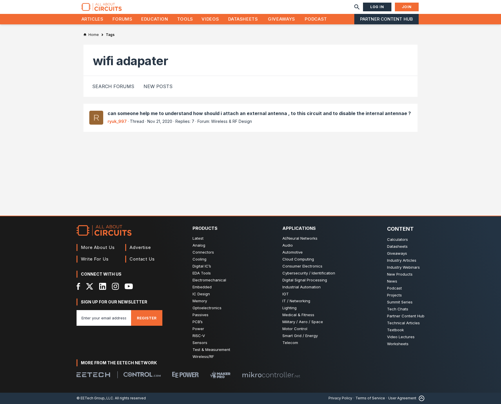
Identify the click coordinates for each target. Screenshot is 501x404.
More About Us (98, 247)
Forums (122, 19)
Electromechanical (209, 280)
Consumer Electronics (302, 266)
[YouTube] (129, 286)
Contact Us (142, 259)
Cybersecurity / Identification (308, 273)
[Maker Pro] (220, 374)
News (392, 281)
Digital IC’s (202, 266)
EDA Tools (202, 273)
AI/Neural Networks (299, 238)
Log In (377, 7)
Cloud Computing (298, 259)
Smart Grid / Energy (300, 335)
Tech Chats (397, 309)
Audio (287, 245)
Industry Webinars (403, 267)
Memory (200, 301)
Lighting (289, 307)
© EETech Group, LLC (95, 398)
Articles (92, 19)
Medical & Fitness (298, 314)
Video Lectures (401, 336)
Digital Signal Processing (304, 280)
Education (154, 19)
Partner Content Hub (386, 19)
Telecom (290, 342)
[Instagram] (115, 286)
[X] (89, 286)
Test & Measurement (211, 349)
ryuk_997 (117, 121)
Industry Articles (401, 260)
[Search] (357, 7)
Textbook (395, 329)
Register (147, 318)
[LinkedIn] (102, 286)
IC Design (201, 294)
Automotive (292, 252)
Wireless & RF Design (231, 121)
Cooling (199, 259)
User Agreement (402, 398)
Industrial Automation (301, 287)
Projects (394, 295)
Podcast (316, 19)
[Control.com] (142, 374)
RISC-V (199, 335)
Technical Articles (403, 323)
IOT (285, 294)
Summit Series (400, 302)
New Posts (158, 86)
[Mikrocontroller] (271, 375)
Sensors (200, 342)
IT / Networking (296, 301)
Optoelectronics (207, 307)
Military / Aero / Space (302, 321)
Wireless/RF (203, 356)
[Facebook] (78, 286)
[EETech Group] (93, 374)
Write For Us (95, 259)
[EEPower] (185, 375)
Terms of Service (370, 398)
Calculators (397, 239)
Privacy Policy (340, 398)
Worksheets (398, 343)
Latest (198, 238)
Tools (185, 19)
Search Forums (113, 86)
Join (407, 7)
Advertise (140, 247)
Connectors (203, 252)
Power (198, 328)
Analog (199, 245)
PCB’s (198, 321)
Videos (210, 19)
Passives (200, 314)
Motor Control (294, 328)
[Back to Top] (420, 398)
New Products (400, 274)
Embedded (202, 287)
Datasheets (243, 19)
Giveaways (281, 19)
